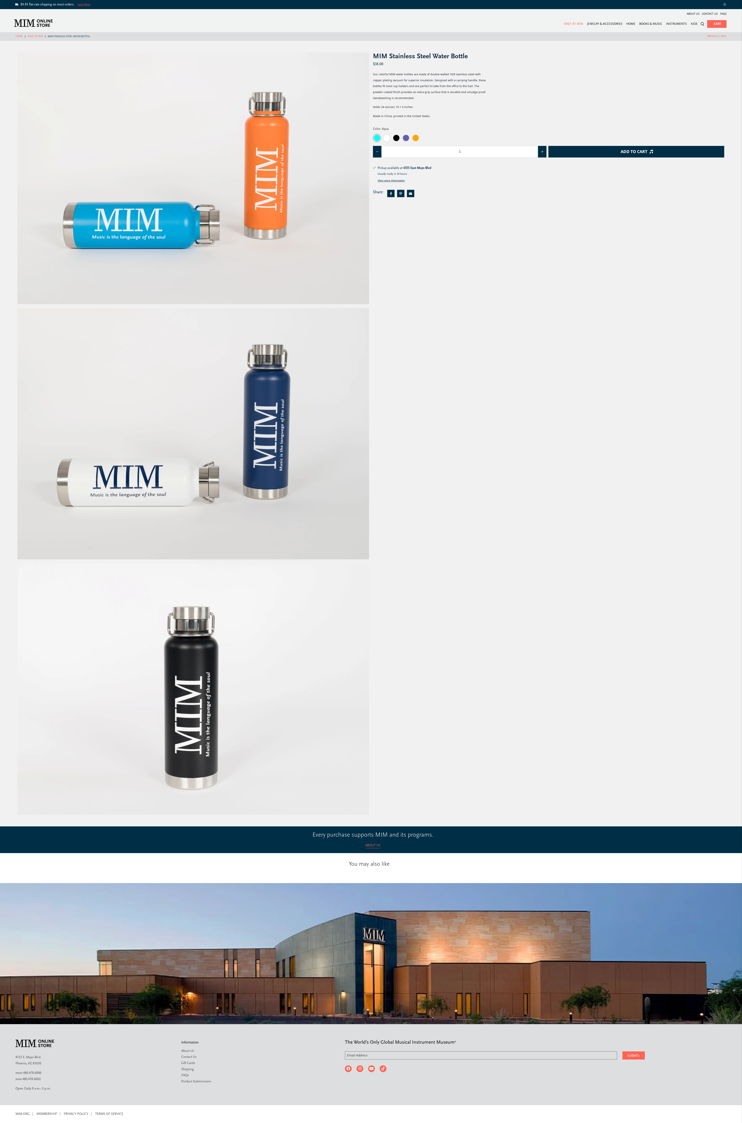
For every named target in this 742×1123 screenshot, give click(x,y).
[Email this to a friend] (410, 193)
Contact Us (710, 14)
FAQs (723, 14)
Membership (47, 1114)
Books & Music (650, 24)
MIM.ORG (22, 1114)
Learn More (84, 4)
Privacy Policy (76, 1114)
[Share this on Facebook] (391, 193)
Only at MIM (573, 24)
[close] (725, 4)
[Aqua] (377, 138)
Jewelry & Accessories (604, 24)
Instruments (676, 24)
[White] (387, 138)
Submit (633, 1055)
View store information (391, 180)
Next (724, 36)
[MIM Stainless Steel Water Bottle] (193, 178)
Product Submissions (196, 1081)
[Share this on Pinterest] (400, 193)
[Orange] (416, 138)
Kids (694, 24)
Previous (712, 36)
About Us (693, 14)
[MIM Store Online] (33, 23)
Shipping (187, 1069)
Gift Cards (188, 1063)
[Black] (396, 138)
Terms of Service (109, 1114)
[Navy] (406, 138)
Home (630, 24)
